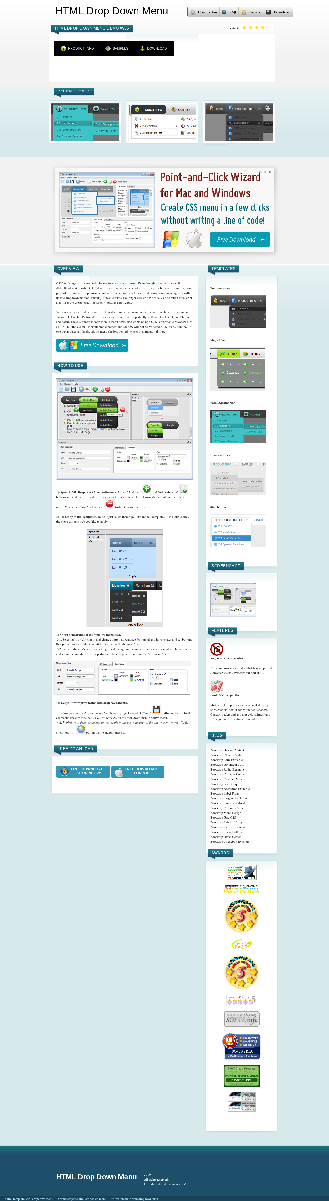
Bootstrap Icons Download (227, 803)
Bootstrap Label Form (224, 793)
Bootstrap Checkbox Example (230, 841)
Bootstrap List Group (224, 784)
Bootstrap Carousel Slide (226, 779)
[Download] (92, 345)
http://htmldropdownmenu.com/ (165, 1184)
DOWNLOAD (157, 48)
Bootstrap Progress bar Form (228, 798)
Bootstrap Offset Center (225, 837)
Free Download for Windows (88, 771)
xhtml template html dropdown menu (29, 1198)
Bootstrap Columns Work (226, 808)
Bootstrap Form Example (226, 760)
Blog (232, 12)
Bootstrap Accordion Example (230, 788)
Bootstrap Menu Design (225, 812)
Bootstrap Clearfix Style (226, 755)
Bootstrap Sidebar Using (226, 822)
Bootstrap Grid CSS (223, 817)
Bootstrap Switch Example (227, 827)
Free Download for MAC (142, 771)
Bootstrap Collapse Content (228, 774)
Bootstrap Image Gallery (226, 832)
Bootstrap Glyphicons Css (227, 764)
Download (282, 12)
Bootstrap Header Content (227, 750)
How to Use (207, 12)
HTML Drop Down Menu (96, 1177)
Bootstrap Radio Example (227, 769)
